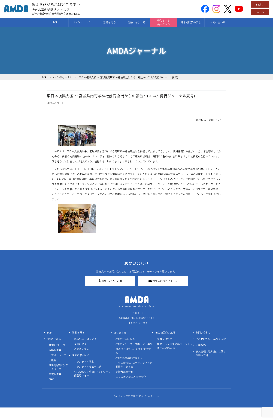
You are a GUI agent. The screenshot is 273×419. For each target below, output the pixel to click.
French (260, 12)
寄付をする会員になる (163, 22)
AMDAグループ (57, 345)
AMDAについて (82, 22)
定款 (51, 379)
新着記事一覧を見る (85, 339)
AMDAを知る (54, 339)
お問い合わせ (217, 22)
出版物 (52, 360)
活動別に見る (81, 349)
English (260, 4)
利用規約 (201, 345)
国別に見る (80, 344)
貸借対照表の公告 (191, 22)
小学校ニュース (57, 355)
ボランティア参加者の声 (88, 366)
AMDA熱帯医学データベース (58, 367)
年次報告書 (55, 374)
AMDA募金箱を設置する (128, 358)
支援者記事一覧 (124, 371)
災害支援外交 (164, 339)
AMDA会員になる (125, 339)
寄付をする (120, 332)
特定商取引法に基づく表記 (211, 339)
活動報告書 (55, 350)
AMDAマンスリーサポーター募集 (133, 344)
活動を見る (109, 22)
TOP (55, 22)
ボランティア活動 (84, 361)
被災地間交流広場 (165, 332)
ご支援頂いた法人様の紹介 (130, 376)
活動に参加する (136, 22)
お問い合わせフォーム (165, 281)
